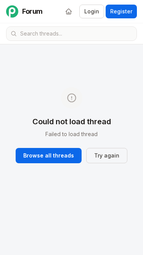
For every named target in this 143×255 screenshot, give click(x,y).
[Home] (69, 11)
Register (121, 11)
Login (91, 11)
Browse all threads (48, 155)
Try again (106, 155)
